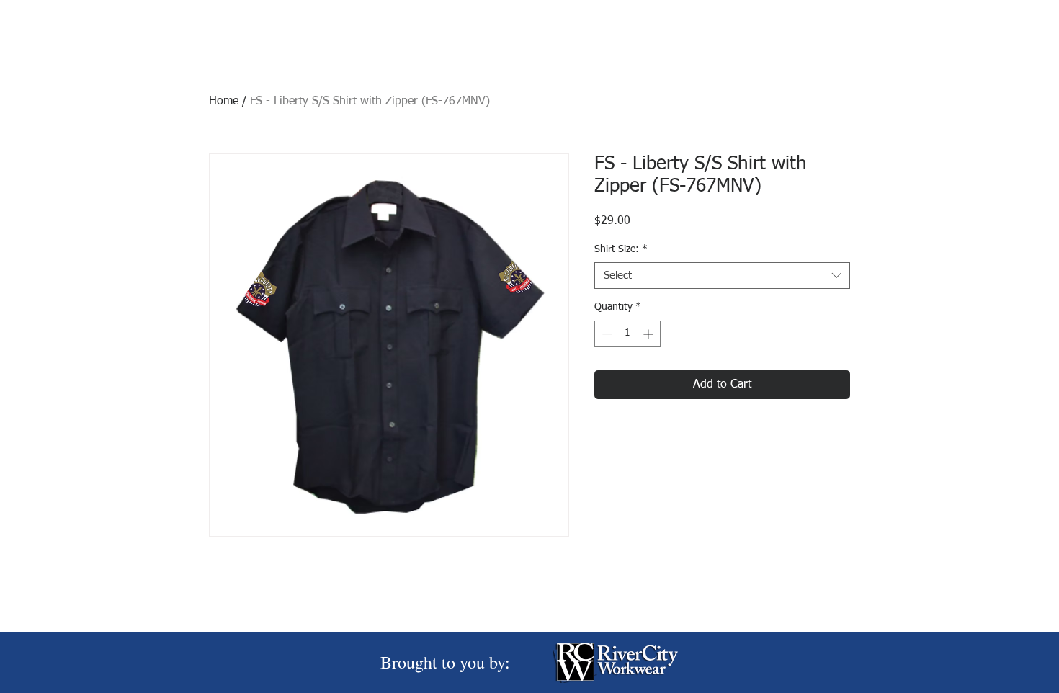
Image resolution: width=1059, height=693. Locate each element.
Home (223, 101)
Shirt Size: (621, 249)
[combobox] (722, 276)
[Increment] (649, 333)
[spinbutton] (627, 333)
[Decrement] (605, 333)
